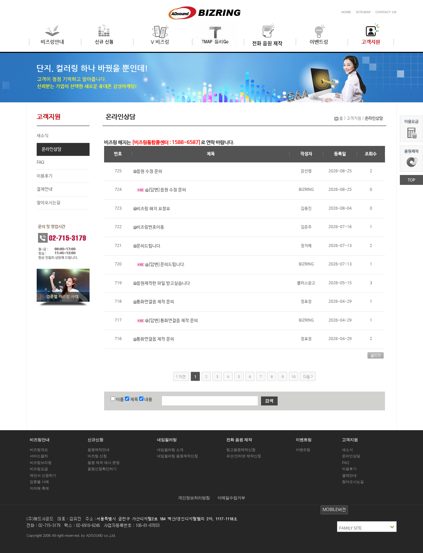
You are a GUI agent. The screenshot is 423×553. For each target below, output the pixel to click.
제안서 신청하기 (43, 475)
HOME (346, 12)
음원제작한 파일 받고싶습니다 (163, 283)
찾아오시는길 (48, 202)
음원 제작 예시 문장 (104, 463)
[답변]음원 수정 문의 (167, 190)
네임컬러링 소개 (170, 450)
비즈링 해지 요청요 (153, 208)
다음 (306, 377)
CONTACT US (386, 12)
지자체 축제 (39, 488)
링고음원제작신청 (240, 450)
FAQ (40, 162)
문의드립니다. (149, 246)
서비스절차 (39, 456)
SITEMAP (363, 12)
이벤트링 (303, 450)
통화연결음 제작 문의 (155, 301)
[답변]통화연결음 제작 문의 (173, 320)
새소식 (43, 135)
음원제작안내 (98, 450)
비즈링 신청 (97, 456)
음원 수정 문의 (149, 171)
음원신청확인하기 (102, 469)
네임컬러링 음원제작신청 (177, 456)
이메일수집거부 (231, 498)
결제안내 (45, 189)
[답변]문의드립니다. (166, 264)
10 (293, 377)
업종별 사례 (39, 482)
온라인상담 (51, 149)
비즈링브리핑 (41, 463)
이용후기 (45, 176)
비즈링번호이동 (150, 227)
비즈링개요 (39, 450)
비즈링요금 (39, 469)
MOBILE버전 (334, 509)
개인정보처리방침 (194, 498)
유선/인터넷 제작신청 (243, 456)
